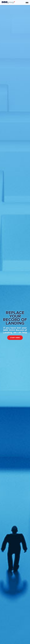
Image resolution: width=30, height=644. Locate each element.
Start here (15, 337)
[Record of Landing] (8, 2)
